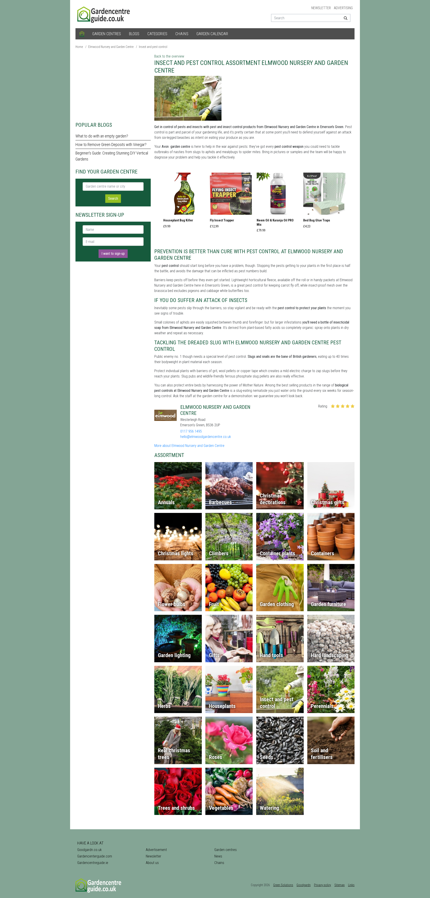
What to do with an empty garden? (101, 136)
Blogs (134, 33)
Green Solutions (283, 885)
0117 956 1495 (191, 431)
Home (79, 47)
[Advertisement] (113, 85)
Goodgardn (304, 885)
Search (113, 198)
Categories (157, 33)
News (218, 856)
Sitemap (339, 885)
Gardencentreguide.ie (92, 863)
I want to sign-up (113, 253)
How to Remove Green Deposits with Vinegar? (110, 144)
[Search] (343, 18)
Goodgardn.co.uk (89, 850)
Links (351, 885)
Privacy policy (322, 885)
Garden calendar (212, 33)
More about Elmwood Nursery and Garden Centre (189, 446)
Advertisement (156, 850)
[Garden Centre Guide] (104, 14)
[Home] (81, 33)
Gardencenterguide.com (94, 856)
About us (152, 863)
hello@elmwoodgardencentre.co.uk (205, 437)
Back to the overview (169, 56)
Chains (181, 33)
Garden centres (106, 33)
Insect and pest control (153, 47)
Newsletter (321, 8)
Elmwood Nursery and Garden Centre (110, 47)
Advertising (343, 8)
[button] (184, 202)
